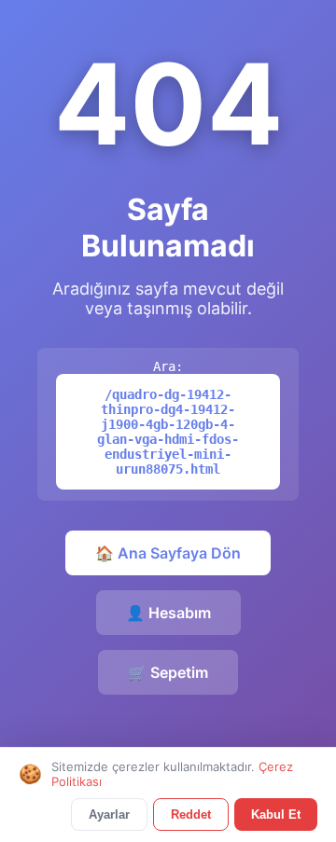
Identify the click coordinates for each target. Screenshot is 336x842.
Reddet (191, 814)
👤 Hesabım (168, 612)
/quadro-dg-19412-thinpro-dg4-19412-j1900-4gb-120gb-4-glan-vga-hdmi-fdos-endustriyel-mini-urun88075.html (168, 431)
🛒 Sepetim (168, 672)
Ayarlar (109, 814)
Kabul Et (276, 814)
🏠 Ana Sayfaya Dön (168, 553)
